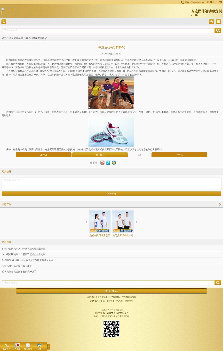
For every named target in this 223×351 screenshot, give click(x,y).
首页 (4, 38)
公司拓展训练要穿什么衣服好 (17, 266)
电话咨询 (6, 349)
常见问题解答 (16, 38)
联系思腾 (119, 301)
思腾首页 (91, 297)
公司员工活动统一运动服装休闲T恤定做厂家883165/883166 (123, 241)
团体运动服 (102, 297)
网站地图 (129, 301)
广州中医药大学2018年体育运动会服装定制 (24, 249)
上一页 (43, 155)
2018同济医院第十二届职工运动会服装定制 (24, 254)
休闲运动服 (115, 297)
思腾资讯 (94, 301)
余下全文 (100, 155)
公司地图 (17, 349)
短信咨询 (28, 349)
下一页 (179, 155)
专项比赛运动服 (129, 297)
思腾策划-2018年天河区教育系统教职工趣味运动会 (27, 260)
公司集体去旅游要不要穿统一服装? (19, 271)
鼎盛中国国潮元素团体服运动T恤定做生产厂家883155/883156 (99, 241)
